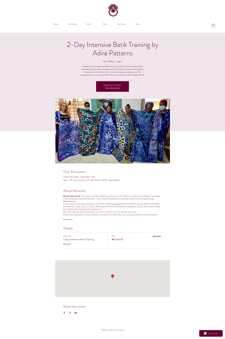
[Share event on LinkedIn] (76, 313)
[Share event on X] (70, 313)
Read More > (68, 219)
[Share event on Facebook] (64, 313)
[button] (213, 25)
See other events (113, 88)
